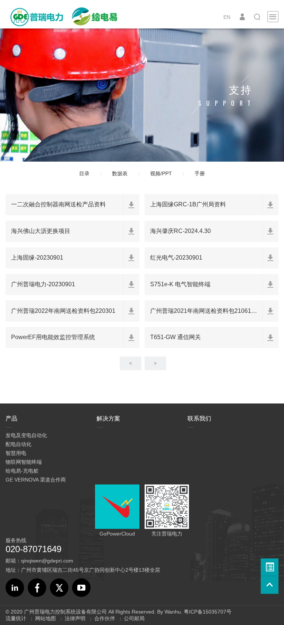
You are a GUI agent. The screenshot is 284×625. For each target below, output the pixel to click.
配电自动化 (18, 444)
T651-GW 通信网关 (175, 337)
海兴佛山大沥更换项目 (40, 231)
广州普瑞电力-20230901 (43, 284)
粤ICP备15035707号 (207, 612)
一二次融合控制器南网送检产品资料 (58, 204)
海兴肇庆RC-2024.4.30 (180, 231)
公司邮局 (134, 618)
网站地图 (45, 618)
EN (226, 17)
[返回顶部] (269, 585)
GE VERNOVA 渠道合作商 (36, 480)
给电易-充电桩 (22, 471)
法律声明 (75, 618)
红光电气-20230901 (176, 257)
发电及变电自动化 (26, 435)
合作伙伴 (104, 618)
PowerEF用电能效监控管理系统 (53, 337)
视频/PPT (161, 173)
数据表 (120, 173)
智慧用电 (16, 453)
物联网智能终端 (24, 462)
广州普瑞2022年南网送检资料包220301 (63, 311)
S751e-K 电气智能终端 (180, 284)
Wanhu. (173, 612)
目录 (84, 173)
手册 (200, 173)
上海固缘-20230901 (37, 257)
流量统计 (16, 618)
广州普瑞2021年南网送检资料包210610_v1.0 (209, 311)
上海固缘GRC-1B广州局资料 (188, 204)
